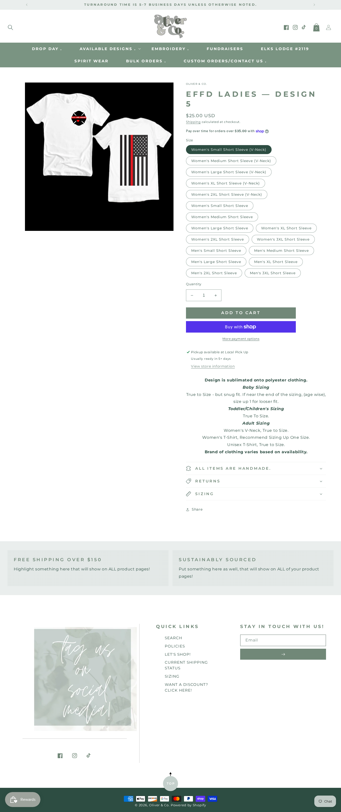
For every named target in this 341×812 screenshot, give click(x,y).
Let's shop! (178, 654)
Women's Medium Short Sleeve (222, 217)
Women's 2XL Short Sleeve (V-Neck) (226, 194)
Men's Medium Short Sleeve (281, 250)
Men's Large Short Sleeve (216, 262)
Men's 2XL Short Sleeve (214, 273)
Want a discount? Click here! (186, 687)
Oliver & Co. (159, 805)
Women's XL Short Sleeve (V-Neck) (225, 183)
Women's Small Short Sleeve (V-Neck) (228, 149)
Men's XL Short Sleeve (276, 262)
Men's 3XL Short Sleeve (273, 273)
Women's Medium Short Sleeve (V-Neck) (231, 161)
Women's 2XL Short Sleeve (217, 239)
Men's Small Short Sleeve (216, 250)
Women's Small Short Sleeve (219, 205)
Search (173, 637)
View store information (213, 366)
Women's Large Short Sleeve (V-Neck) (228, 172)
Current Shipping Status (186, 665)
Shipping (193, 122)
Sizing (172, 676)
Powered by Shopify (188, 805)
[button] (10, 26)
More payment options (240, 339)
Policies (175, 646)
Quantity (193, 284)
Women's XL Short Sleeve (286, 228)
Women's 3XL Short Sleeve (283, 239)
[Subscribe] (283, 654)
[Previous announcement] (26, 4)
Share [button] (197, 509)
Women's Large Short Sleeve (219, 228)
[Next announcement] (314, 4)
